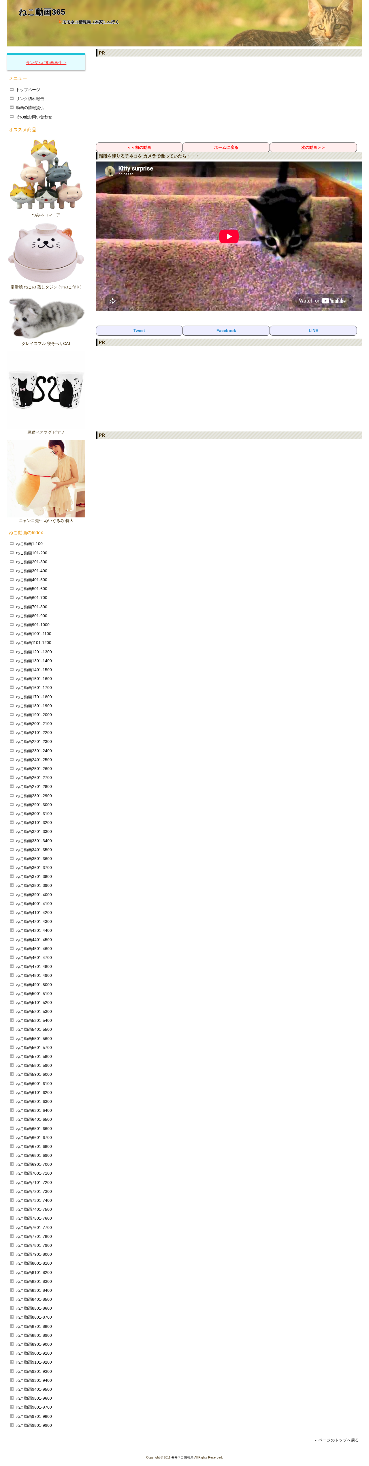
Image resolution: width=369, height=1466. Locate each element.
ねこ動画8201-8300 (34, 1281)
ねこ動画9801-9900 (34, 1425)
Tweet (139, 330)
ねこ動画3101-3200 (34, 822)
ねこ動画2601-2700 (34, 777)
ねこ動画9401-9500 (34, 1389)
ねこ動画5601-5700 (34, 1047)
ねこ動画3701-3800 (34, 876)
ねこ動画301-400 (31, 570)
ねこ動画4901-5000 (34, 984)
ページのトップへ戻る (339, 1440)
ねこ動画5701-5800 (34, 1056)
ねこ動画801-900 (31, 615)
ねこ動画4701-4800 (34, 966)
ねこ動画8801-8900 (34, 1335)
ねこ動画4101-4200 (34, 912)
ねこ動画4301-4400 (34, 930)
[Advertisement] (229, 99)
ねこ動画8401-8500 (34, 1299)
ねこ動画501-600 (31, 588)
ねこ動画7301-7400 (34, 1200)
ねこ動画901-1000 (33, 624)
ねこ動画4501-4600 (34, 948)
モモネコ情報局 (182, 1457)
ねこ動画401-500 (31, 579)
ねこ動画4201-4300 (34, 921)
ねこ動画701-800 (31, 607)
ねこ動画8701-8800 (34, 1326)
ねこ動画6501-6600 (34, 1128)
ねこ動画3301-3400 (34, 840)
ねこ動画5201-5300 (34, 1011)
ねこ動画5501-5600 (34, 1038)
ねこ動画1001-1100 (33, 633)
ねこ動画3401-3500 (34, 849)
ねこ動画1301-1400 (34, 660)
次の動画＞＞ (313, 147)
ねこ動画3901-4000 (34, 894)
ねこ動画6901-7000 (34, 1164)
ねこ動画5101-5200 (34, 1002)
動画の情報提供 (30, 107)
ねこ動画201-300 (31, 562)
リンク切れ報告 (30, 98)
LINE (313, 330)
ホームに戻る (226, 147)
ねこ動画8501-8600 (34, 1308)
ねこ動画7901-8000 (34, 1254)
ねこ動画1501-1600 (34, 678)
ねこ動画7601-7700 (34, 1227)
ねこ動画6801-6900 (34, 1155)
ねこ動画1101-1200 (33, 642)
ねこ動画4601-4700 (34, 957)
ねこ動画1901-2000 (34, 714)
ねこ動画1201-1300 (34, 652)
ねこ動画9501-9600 (34, 1398)
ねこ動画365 (42, 11)
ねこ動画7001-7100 (34, 1173)
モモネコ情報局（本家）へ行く (91, 22)
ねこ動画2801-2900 (34, 795)
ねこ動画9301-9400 (34, 1380)
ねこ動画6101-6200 (34, 1092)
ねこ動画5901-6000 (34, 1074)
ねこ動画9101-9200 (34, 1362)
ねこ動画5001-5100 (34, 993)
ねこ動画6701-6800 (34, 1146)
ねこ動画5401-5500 (34, 1029)
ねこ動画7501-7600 (34, 1218)
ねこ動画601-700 (31, 597)
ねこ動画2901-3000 (34, 804)
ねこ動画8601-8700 (34, 1317)
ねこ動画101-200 (31, 553)
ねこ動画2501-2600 (34, 768)
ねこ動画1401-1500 (34, 669)
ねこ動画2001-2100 (34, 723)
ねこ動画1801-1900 (34, 705)
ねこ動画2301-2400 (34, 750)
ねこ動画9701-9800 (34, 1416)
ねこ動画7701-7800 (34, 1236)
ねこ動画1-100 (29, 543)
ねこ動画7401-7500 (34, 1209)
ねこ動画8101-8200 (34, 1272)
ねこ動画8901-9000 (34, 1344)
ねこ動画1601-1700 (34, 687)
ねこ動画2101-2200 (34, 732)
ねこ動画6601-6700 (34, 1137)
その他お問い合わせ (34, 116)
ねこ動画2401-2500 (34, 759)
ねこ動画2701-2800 (34, 786)
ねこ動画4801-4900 (34, 975)
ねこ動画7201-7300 (34, 1191)
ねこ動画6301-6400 (34, 1110)
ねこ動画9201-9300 (34, 1371)
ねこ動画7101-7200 (34, 1182)
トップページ (28, 89)
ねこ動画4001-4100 (34, 903)
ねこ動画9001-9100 (34, 1353)
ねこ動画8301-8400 (34, 1290)
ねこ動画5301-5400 (34, 1020)
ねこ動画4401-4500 (34, 939)
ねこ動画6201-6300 (34, 1101)
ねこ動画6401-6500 (34, 1119)
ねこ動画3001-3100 (34, 813)
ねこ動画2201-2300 (34, 741)
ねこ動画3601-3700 (34, 867)
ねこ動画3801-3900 (34, 885)
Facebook (226, 330)
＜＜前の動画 (139, 147)
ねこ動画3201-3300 (34, 831)
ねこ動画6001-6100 (34, 1083)
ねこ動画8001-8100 (34, 1263)
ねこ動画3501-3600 (34, 858)
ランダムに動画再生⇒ (46, 62)
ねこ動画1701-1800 (34, 696)
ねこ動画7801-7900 (34, 1245)
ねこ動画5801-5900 (34, 1065)
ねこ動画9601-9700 (34, 1407)
